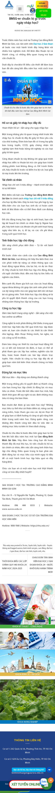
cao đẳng (42, 548)
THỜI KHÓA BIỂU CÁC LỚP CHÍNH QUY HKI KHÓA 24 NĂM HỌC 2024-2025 (14, 565)
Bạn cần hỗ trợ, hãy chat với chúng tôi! (29, 769)
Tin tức (11, 15)
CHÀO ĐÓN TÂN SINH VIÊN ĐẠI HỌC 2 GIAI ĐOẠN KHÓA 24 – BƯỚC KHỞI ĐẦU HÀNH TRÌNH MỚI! (41, 564)
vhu (43, 551)
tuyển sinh (37, 551)
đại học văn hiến (25, 551)
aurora (19, 548)
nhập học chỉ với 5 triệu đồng (38, 198)
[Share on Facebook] (25, 535)
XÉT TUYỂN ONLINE (43, 13)
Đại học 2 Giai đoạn (43, 43)
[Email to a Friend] (30, 535)
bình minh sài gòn (30, 548)
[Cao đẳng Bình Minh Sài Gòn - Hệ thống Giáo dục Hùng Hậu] (9, 5)
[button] (20, 8)
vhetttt (37, 31)
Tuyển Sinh (32, 545)
